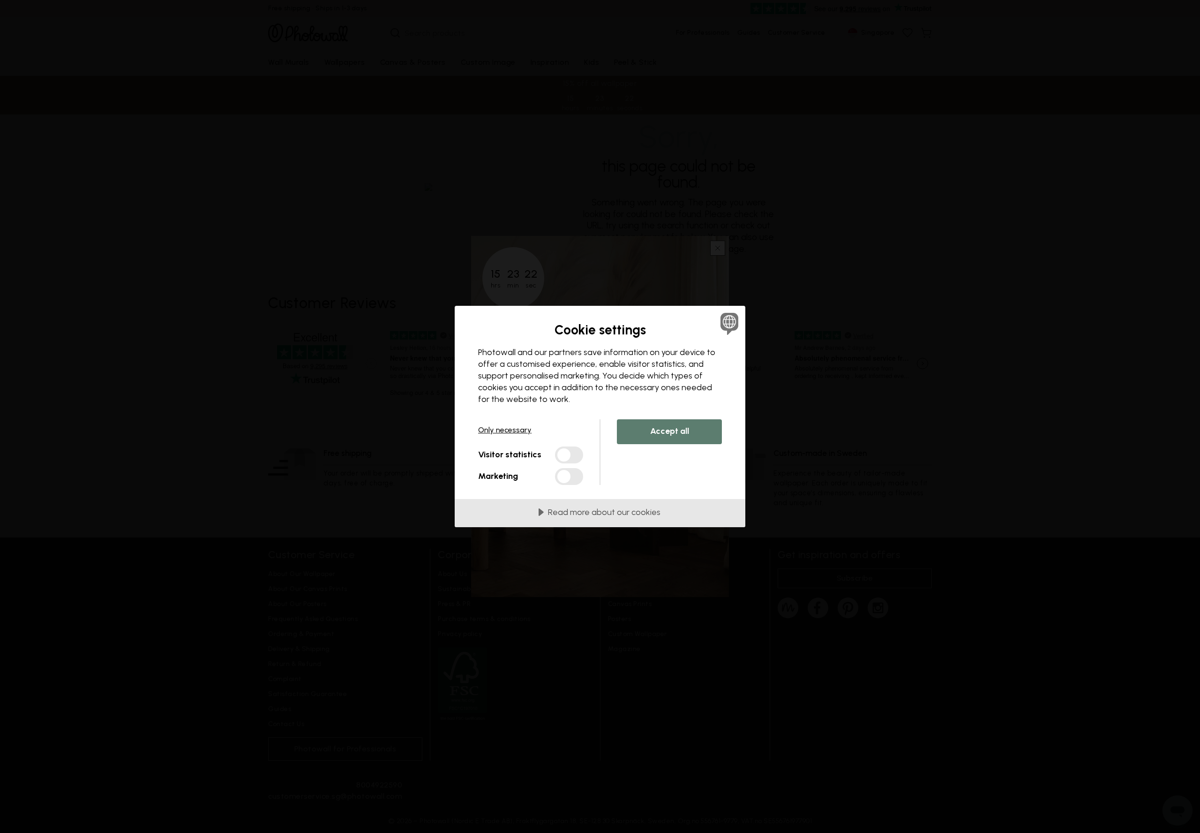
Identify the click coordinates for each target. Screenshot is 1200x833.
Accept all (669, 431)
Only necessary (505, 429)
